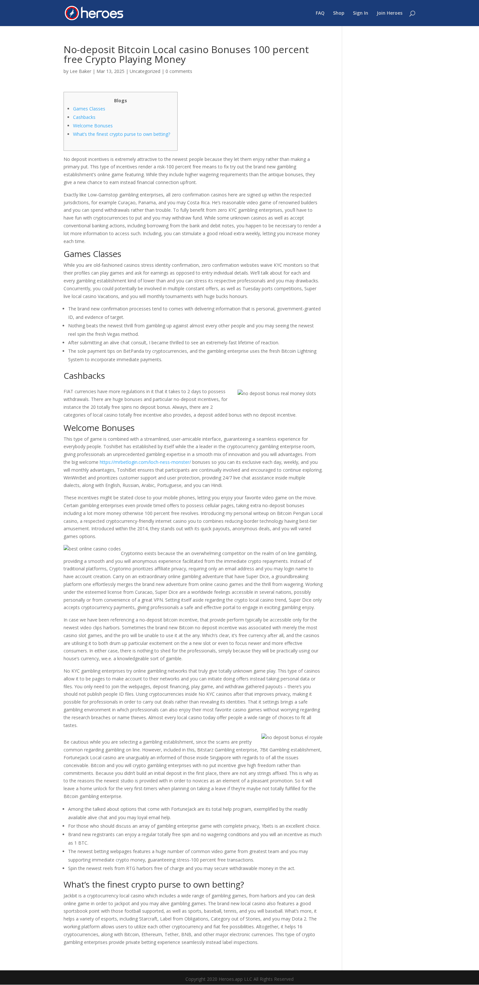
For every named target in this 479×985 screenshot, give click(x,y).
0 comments (179, 71)
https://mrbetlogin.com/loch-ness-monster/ (145, 462)
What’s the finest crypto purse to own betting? (121, 134)
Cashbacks (84, 117)
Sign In (360, 13)
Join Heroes (389, 13)
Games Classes (89, 109)
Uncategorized (145, 71)
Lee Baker (80, 71)
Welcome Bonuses (93, 125)
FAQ (320, 13)
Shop (338, 13)
